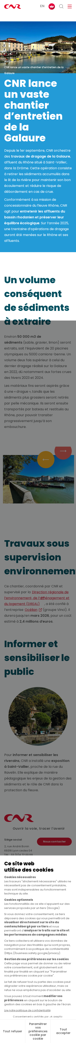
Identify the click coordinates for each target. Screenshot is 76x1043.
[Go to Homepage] (19, 821)
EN (42, 6)
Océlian (31, 609)
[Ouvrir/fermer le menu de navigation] (70, 6)
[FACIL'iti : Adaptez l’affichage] (52, 6)
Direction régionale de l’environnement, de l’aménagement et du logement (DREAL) (36, 598)
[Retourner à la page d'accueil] (12, 6)
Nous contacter (54, 842)
